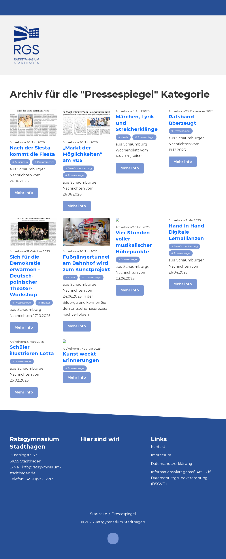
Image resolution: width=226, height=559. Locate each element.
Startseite (98, 514)
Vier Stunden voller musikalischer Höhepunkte (134, 242)
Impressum (161, 455)
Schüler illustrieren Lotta (32, 350)
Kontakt (158, 447)
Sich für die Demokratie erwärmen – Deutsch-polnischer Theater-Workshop (25, 276)
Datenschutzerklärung (171, 464)
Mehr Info (24, 193)
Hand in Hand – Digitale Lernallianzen (188, 232)
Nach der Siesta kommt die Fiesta (32, 151)
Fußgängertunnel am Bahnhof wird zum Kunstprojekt (86, 263)
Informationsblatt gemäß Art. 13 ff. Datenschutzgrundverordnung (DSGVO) (181, 478)
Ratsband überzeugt (182, 120)
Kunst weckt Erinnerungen (81, 357)
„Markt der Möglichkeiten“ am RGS (82, 154)
